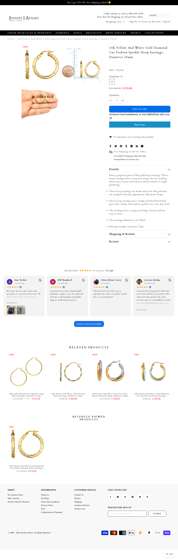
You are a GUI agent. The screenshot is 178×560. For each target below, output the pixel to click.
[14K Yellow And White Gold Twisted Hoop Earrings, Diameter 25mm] (68, 372)
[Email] (137, 145)
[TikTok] (132, 497)
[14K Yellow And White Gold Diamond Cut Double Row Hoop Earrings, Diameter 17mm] (151, 372)
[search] (159, 15)
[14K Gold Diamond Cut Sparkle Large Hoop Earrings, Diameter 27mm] (26, 372)
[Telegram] (131, 145)
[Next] (174, 296)
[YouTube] (140, 497)
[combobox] (158, 15)
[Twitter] (115, 145)
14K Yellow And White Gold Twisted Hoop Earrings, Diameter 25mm (68, 395)
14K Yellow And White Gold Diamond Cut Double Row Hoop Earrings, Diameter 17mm (151, 395)
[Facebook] (110, 145)
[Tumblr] (126, 145)
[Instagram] (117, 497)
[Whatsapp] (142, 145)
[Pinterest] (121, 145)
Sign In (133, 21)
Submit (157, 513)
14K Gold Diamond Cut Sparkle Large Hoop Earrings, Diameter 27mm (26, 395)
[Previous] (3, 296)
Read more (12, 303)
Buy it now (140, 125)
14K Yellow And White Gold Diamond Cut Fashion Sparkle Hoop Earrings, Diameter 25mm (26, 467)
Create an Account (150, 21)
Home (11, 38)
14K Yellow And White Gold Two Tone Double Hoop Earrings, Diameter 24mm (110, 395)
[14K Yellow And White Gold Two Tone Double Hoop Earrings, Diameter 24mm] (110, 372)
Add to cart (139, 109)
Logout (166, 21)
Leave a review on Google (89, 324)
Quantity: (114, 95)
